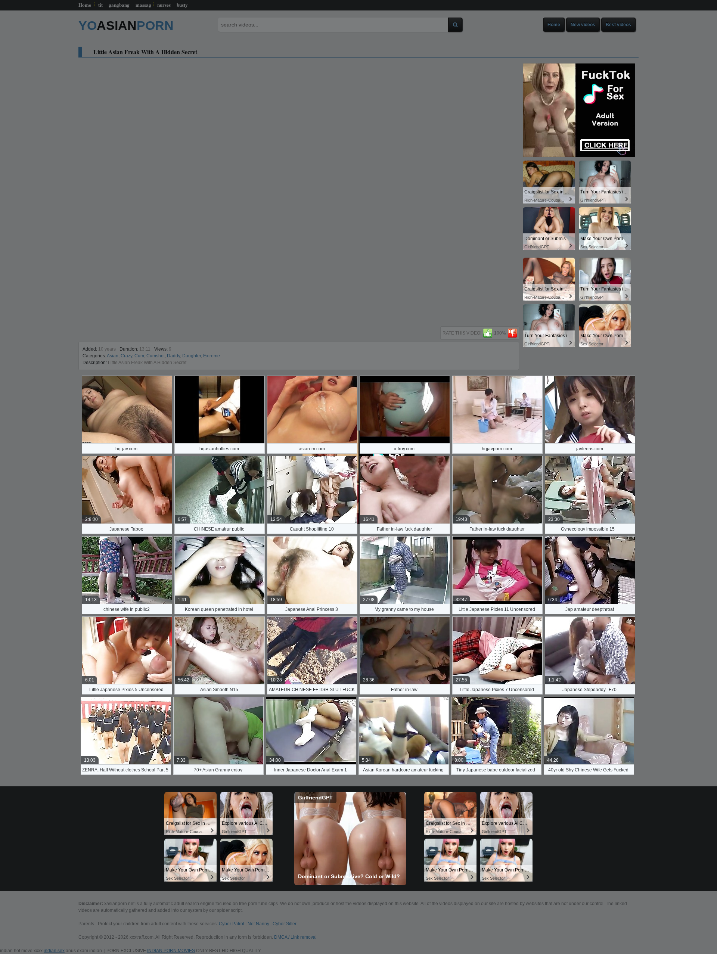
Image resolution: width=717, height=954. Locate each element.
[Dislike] (512, 333)
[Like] (487, 333)
